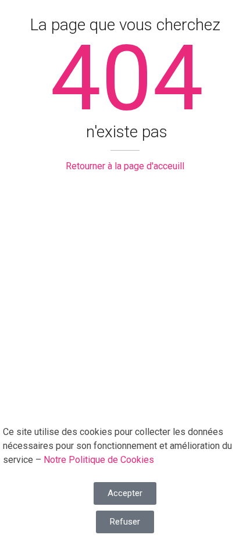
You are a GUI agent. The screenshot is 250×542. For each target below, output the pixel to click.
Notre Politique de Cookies (99, 459)
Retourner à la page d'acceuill (125, 166)
